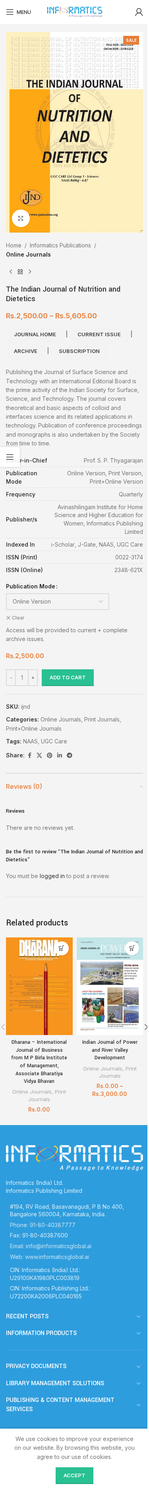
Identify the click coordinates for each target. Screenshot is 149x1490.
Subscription (79, 351)
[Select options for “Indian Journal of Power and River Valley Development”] (132, 948)
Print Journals (102, 719)
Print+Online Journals (34, 728)
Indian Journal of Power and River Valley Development (109, 1050)
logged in (52, 875)
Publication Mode (30, 586)
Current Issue (99, 334)
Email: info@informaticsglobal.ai (50, 1246)
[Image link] (74, 1157)
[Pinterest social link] (50, 755)
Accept (74, 1475)
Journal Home (35, 334)
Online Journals (28, 254)
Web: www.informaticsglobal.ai (49, 1256)
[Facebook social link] (29, 755)
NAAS (30, 741)
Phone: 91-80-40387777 (42, 1224)
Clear (18, 618)
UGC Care (54, 741)
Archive (25, 351)
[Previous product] (10, 271)
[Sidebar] (10, 457)
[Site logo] (74, 11)
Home (13, 245)
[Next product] (30, 271)
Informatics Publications (60, 245)
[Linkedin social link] (59, 755)
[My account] (139, 12)
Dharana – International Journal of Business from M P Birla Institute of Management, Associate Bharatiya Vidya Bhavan (39, 1062)
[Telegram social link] (69, 755)
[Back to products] (20, 271)
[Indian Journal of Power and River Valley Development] (110, 986)
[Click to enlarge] (21, 218)
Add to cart (68, 677)
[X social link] (39, 755)
